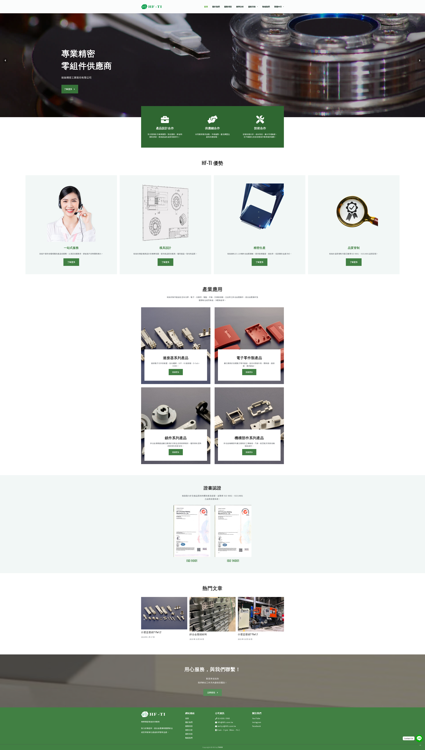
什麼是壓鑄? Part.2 (248, 632)
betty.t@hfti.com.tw (227, 726)
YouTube (256, 718)
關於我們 (189, 722)
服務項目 (189, 726)
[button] (5, 60)
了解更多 (68, 89)
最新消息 (189, 734)
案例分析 (189, 730)
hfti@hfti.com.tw (225, 722)
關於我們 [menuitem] (216, 6)
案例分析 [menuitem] (240, 6)
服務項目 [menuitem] (228, 6)
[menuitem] (278, 6)
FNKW (220, 747)
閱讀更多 (175, 372)
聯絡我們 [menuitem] (266, 6)
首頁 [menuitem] (206, 6)
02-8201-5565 (224, 718)
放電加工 (194, 630)
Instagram (256, 722)
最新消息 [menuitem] (252, 6)
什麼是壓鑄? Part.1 (151, 634)
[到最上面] (420, 745)
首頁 (187, 718)
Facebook (256, 726)
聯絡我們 (189, 737)
